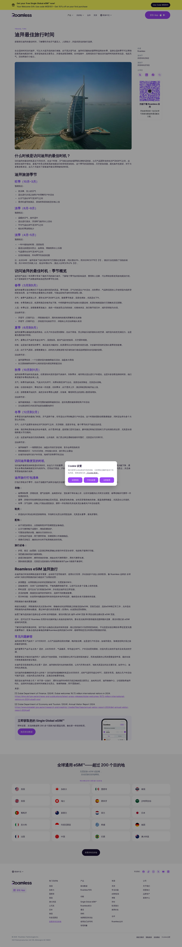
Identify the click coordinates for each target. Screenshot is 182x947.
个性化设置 (91, 480)
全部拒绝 (75, 480)
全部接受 (106, 480)
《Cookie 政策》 (92, 473)
